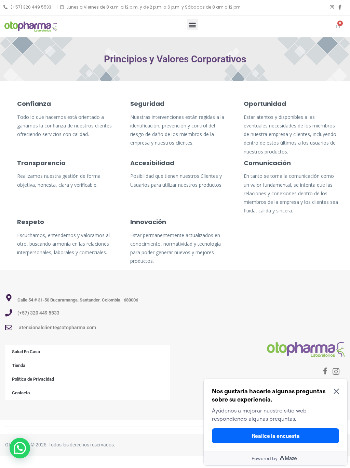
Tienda (18, 365)
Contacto (21, 392)
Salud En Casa (26, 351)
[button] (192, 24)
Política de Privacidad (33, 379)
